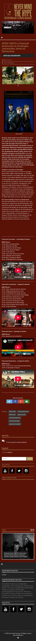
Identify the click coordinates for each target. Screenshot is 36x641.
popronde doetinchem (14, 417)
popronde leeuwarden (14, 424)
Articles (6, 55)
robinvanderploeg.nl (18, 635)
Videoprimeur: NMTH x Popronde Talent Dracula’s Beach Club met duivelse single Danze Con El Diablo (15, 554)
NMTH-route (12, 414)
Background (15, 55)
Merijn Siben (12, 411)
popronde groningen (14, 421)
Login (3, 452)
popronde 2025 (21, 414)
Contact (4, 574)
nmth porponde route (23, 411)
